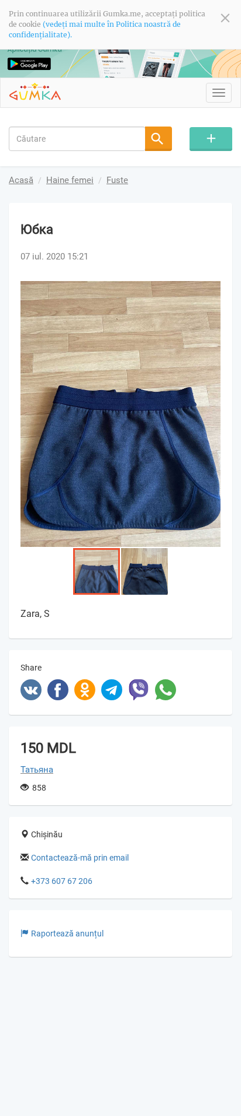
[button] (210, 291)
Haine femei (70, 180)
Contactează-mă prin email (80, 857)
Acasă (21, 180)
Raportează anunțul (67, 933)
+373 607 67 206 (61, 881)
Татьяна (36, 769)
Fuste (117, 180)
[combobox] (77, 139)
